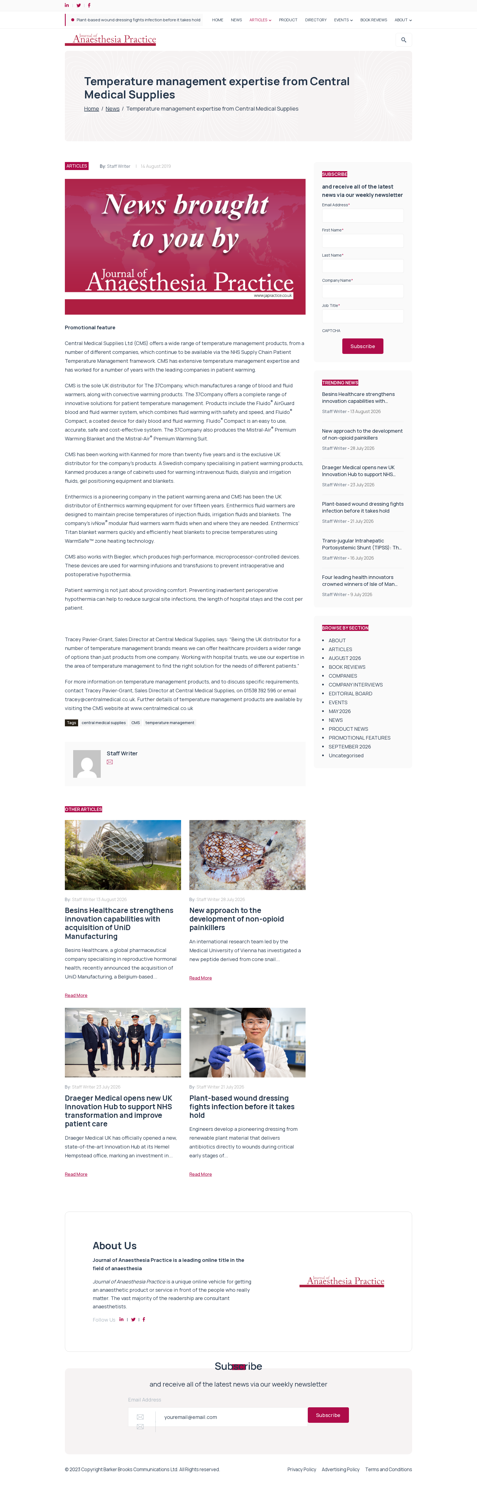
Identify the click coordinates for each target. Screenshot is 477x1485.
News (113, 108)
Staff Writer (119, 166)
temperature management (169, 722)
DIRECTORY (316, 19)
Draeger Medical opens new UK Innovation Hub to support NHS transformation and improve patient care (358, 477)
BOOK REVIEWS (374, 19)
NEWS (236, 19)
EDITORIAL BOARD (350, 693)
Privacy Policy (302, 1469)
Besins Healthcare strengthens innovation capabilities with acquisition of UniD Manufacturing (362, 401)
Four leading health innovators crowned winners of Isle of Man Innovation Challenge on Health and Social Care (359, 587)
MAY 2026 (340, 711)
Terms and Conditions (388, 1469)
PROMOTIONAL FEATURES (360, 737)
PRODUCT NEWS (348, 728)
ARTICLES (258, 19)
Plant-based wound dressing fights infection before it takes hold (363, 507)
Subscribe (363, 346)
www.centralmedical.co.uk (162, 708)
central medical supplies (104, 722)
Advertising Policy (341, 1469)
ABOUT (401, 19)
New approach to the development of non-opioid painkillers (362, 434)
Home (91, 108)
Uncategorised (346, 755)
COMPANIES (343, 675)
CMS (135, 722)
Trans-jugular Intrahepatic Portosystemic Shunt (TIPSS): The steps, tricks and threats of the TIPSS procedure (182, 20)
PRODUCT (288, 19)
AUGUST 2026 (345, 658)
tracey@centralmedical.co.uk (100, 699)
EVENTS (341, 19)
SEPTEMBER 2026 (350, 746)
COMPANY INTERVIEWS (356, 684)
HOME (217, 19)
